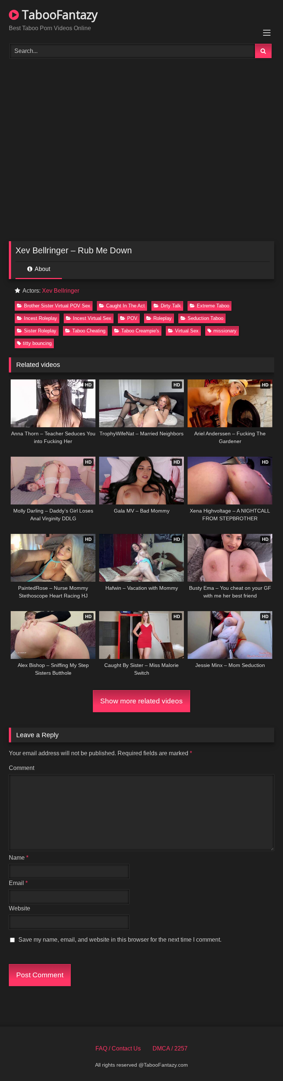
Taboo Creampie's (140, 330)
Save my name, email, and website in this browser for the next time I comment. (119, 939)
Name (18, 858)
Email (18, 883)
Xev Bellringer (60, 291)
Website (19, 908)
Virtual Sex (187, 330)
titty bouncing (37, 343)
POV (132, 318)
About (42, 269)
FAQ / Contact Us (118, 1048)
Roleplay (162, 318)
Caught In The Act (125, 305)
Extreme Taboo (213, 305)
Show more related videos (141, 701)
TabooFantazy (58, 14)
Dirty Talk (171, 305)
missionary (225, 330)
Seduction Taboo (205, 318)
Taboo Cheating (88, 330)
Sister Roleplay (40, 330)
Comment (21, 768)
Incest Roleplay (40, 318)
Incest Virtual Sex (92, 318)
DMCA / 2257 (170, 1048)
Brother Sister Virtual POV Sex (57, 305)
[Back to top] (260, 1059)
